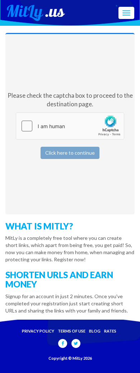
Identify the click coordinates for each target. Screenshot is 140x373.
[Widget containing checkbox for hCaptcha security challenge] (70, 126)
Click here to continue (70, 153)
